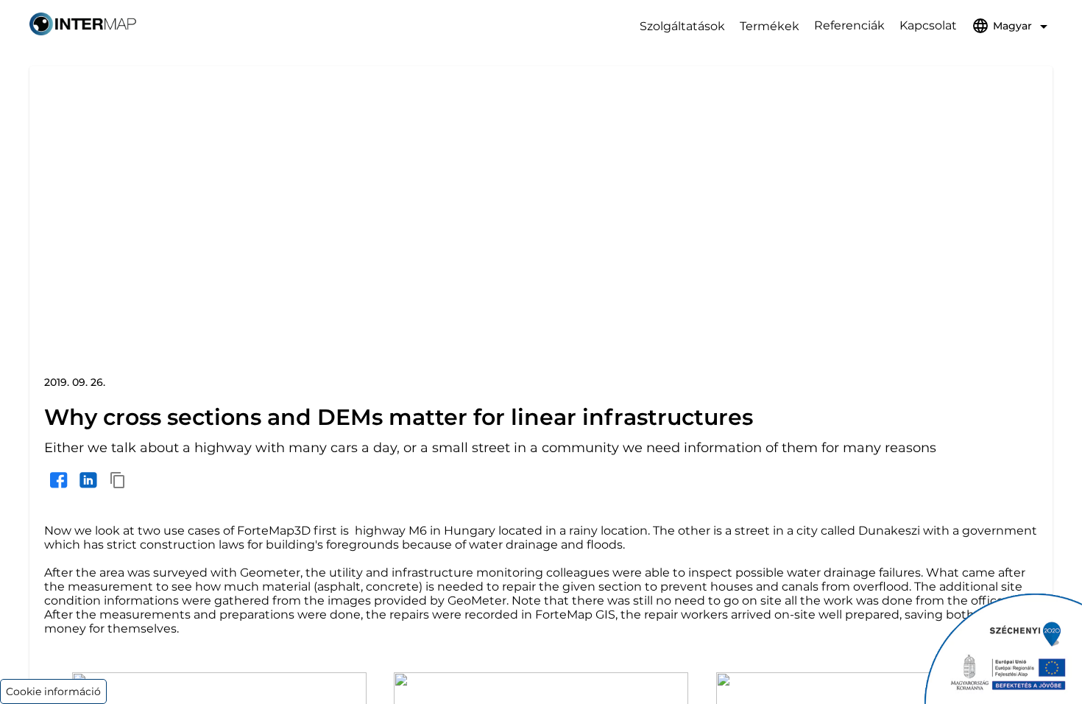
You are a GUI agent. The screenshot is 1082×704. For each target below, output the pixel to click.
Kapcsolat (928, 25)
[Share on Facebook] (59, 479)
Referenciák (849, 25)
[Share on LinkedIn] (88, 479)
